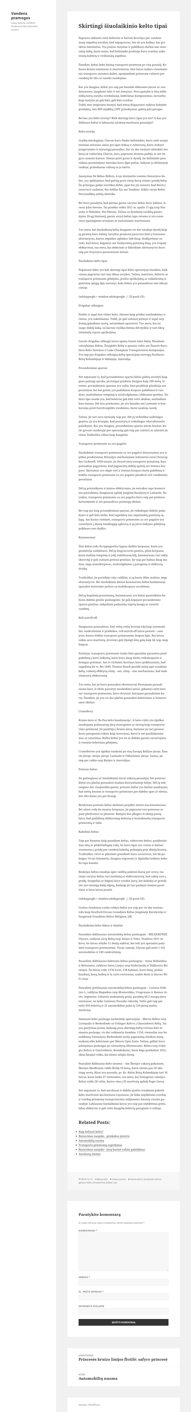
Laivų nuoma (119, 1179)
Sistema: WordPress (89, 1404)
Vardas (84, 1277)
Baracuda (102, 1179)
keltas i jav (111, 1182)
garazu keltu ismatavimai (92, 1182)
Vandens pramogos (20, 15)
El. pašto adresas (91, 1291)
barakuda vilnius (152, 1179)
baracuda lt (136, 1179)
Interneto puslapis (91, 1306)
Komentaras (88, 1230)
